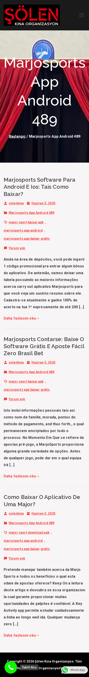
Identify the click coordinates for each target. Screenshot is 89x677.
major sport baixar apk (26, 222)
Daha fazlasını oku (20, 318)
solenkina (16, 203)
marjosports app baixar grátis (27, 238)
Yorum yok (17, 249)
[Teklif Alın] (11, 667)
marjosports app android (23, 230)
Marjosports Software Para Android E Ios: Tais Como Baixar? (39, 186)
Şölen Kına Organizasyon (54, 661)
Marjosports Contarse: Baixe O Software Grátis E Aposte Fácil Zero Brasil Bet (44, 346)
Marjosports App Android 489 (31, 213)
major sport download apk (29, 532)
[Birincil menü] (81, 15)
